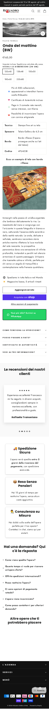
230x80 (20, 79)
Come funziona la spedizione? (22, 330)
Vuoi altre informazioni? (19, 352)
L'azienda (9, 664)
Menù (6, 680)
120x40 (8, 71)
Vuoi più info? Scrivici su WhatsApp (23, 314)
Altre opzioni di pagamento (24, 304)
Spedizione (21, 64)
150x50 (32, 71)
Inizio (4, 19)
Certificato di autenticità (20, 345)
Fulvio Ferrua (10, 41)
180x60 (8, 79)
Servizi (8, 672)
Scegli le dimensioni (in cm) (20, 67)
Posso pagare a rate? (17, 338)
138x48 (20, 71)
